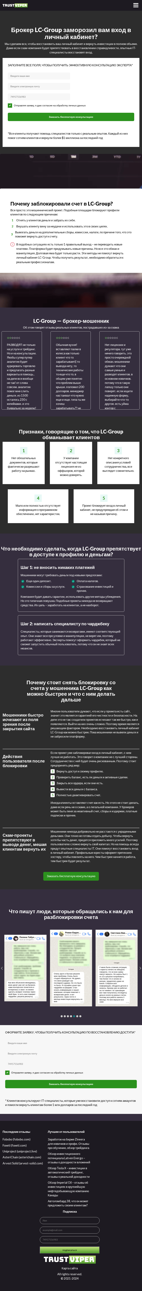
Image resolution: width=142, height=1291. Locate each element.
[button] (62, 1016)
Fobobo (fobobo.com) (16, 1139)
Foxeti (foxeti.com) (15, 1145)
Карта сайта (70, 1268)
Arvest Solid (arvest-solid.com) (23, 1163)
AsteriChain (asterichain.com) (22, 1157)
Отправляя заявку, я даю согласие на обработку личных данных (50, 105)
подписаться (70, 1250)
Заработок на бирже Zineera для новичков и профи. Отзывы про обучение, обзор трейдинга (68, 1143)
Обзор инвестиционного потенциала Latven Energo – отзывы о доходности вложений (69, 1158)
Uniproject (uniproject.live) (20, 1151)
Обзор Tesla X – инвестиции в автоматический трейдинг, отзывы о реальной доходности (69, 1172)
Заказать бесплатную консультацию (71, 116)
